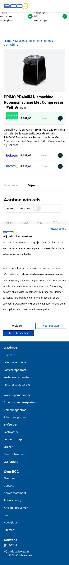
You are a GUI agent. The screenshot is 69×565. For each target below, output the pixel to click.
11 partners (54, 268)
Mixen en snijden (40, 41)
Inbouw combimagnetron (20, 402)
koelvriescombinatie (17, 377)
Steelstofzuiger (13, 454)
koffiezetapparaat (15, 370)
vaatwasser (11, 432)
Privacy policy (12, 500)
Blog (7, 515)
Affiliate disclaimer (16, 508)
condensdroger (14, 439)
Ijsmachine (11, 44)
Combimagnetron (15, 410)
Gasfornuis (11, 461)
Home (7, 41)
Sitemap (9, 530)
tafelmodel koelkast (16, 362)
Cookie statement (15, 493)
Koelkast (9, 355)
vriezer (8, 447)
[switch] (37, 208)
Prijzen (31, 185)
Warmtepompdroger (17, 395)
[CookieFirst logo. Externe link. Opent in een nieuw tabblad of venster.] (9, 232)
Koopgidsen (11, 522)
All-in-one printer (15, 417)
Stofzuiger (10, 424)
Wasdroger (11, 347)
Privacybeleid (57, 228)
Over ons (9, 478)
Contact (9, 485)
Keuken (20, 41)
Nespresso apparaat (17, 384)
